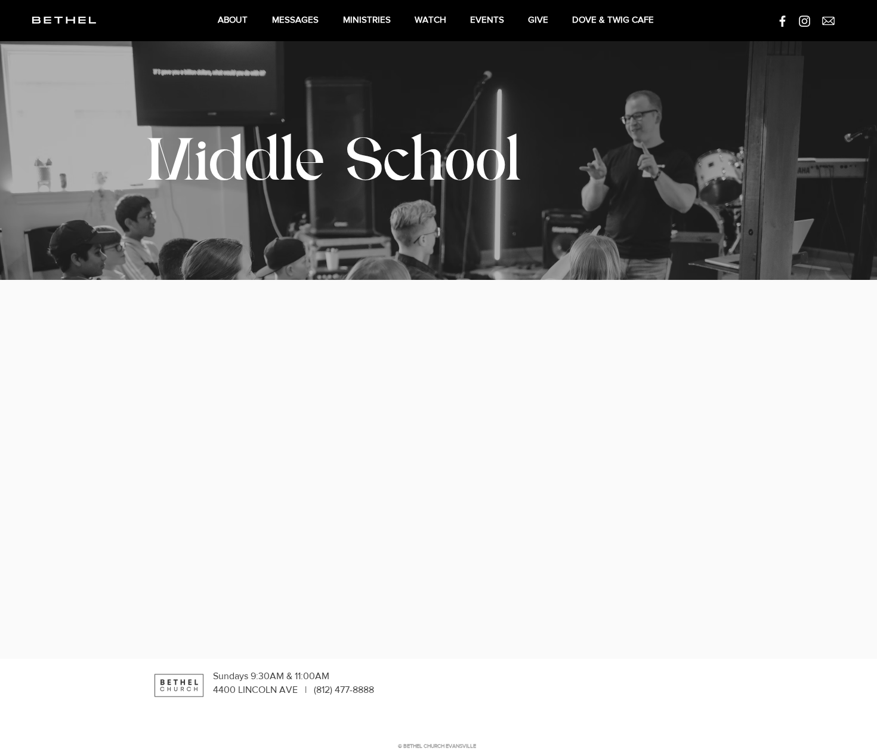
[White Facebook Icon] (782, 21)
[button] (828, 21)
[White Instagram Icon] (804, 21)
